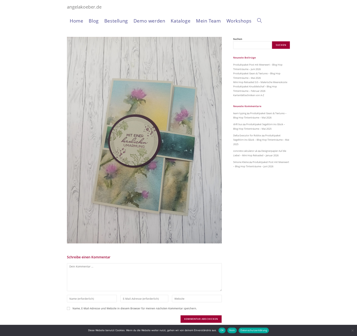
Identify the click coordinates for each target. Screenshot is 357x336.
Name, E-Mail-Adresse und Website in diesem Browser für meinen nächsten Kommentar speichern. (135, 308)
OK (222, 330)
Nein (232, 330)
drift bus (237, 124)
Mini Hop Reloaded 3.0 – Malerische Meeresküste (260, 82)
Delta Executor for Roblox (247, 135)
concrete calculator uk (245, 151)
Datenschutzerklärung (253, 330)
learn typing (239, 113)
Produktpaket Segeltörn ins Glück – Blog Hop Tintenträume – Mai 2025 (261, 140)
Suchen (237, 39)
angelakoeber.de (84, 7)
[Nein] (352, 330)
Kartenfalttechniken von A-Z (248, 95)
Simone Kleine (241, 162)
